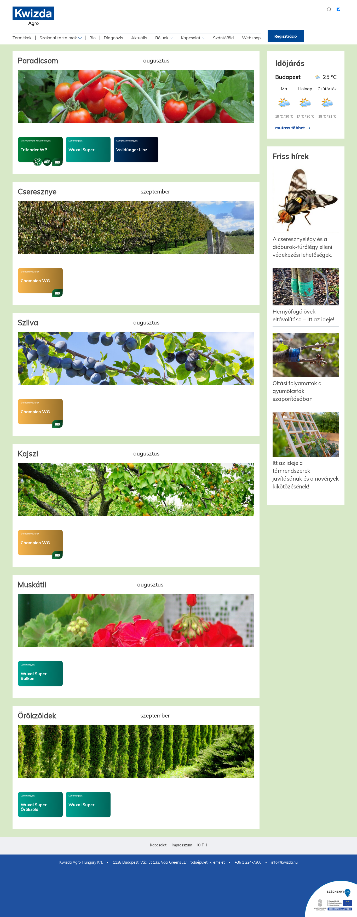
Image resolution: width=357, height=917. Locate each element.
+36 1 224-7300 (248, 862)
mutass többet (290, 127)
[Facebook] (338, 9)
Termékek (22, 38)
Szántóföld (223, 38)
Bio (92, 38)
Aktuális (139, 38)
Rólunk (161, 38)
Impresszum (182, 845)
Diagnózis (113, 38)
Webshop (251, 38)
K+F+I (202, 845)
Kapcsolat (190, 38)
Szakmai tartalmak (58, 38)
